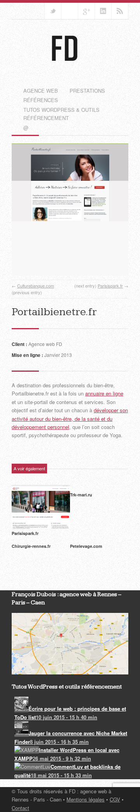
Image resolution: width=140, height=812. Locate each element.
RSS (120, 11)
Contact (20, 808)
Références (40, 100)
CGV (115, 799)
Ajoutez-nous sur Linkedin (103, 11)
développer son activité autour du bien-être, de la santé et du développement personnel (70, 418)
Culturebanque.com (35, 285)
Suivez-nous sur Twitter (53, 11)
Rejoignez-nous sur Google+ (86, 11)
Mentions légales (85, 799)
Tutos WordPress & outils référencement (61, 114)
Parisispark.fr (110, 285)
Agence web (40, 90)
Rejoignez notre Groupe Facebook (69, 11)
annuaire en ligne (104, 393)
